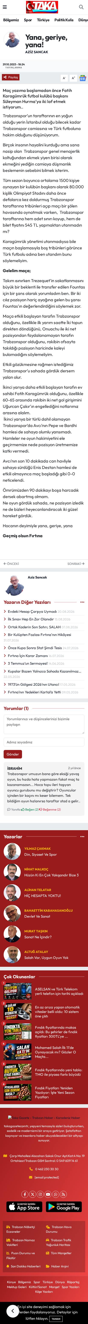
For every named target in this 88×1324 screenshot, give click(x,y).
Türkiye (43, 19)
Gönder (13, 754)
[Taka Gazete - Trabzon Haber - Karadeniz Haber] (42, 7)
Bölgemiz (11, 19)
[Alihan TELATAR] (12, 892)
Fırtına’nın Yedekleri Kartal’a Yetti (35, 692)
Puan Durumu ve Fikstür (20, 1255)
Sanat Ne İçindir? (38, 937)
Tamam (56, 1318)
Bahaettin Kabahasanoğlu (48, 910)
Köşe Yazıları (44, 1292)
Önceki (12, 564)
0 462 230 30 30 (47, 1169)
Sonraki (74, 564)
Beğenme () (51, 809)
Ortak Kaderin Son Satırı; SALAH (35, 627)
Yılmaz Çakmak (37, 849)
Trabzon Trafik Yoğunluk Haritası (58, 1242)
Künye (11, 1282)
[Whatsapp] (55, 1194)
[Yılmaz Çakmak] (12, 851)
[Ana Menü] (5, 7)
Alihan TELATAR (37, 890)
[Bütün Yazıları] (82, 602)
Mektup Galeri (16, 1287)
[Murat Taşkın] (12, 933)
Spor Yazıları (70, 1287)
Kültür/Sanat (38, 1287)
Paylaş (13, 77)
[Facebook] (24, 1194)
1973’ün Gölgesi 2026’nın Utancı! (34, 684)
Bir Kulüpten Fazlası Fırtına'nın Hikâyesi (39, 634)
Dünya (60, 1282)
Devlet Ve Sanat (37, 916)
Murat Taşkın (36, 931)
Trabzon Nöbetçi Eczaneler (20, 1229)
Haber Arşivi (60, 1266)
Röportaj (73, 1282)
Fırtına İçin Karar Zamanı (28, 655)
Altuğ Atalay (36, 952)
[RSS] (63, 1194)
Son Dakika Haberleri (25, 1266)
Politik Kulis (63, 19)
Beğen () (31, 809)
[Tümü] (82, 836)
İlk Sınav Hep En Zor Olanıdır (31, 619)
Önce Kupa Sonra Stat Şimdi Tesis (35, 648)
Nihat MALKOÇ (36, 869)
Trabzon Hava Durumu (59, 1229)
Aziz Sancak (36, 52)
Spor (28, 19)
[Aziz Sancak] (12, 39)
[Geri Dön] (12, 1311)
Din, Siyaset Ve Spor (40, 854)
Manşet (54, 1287)
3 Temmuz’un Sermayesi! (28, 663)
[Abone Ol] (82, 77)
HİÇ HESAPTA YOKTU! (42, 895)
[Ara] (81, 7)
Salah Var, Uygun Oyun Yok (46, 957)
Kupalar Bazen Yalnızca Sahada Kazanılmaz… (44, 671)
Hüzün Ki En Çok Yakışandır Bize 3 (51, 875)
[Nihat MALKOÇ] (12, 871)
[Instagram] (40, 1194)
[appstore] (24, 1207)
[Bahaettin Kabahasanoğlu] (12, 913)
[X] (32, 1194)
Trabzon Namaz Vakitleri (20, 1242)
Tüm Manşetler (61, 1253)
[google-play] (64, 1207)
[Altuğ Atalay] (12, 954)
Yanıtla (15, 809)
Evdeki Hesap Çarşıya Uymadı (33, 611)
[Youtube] (47, 1194)
